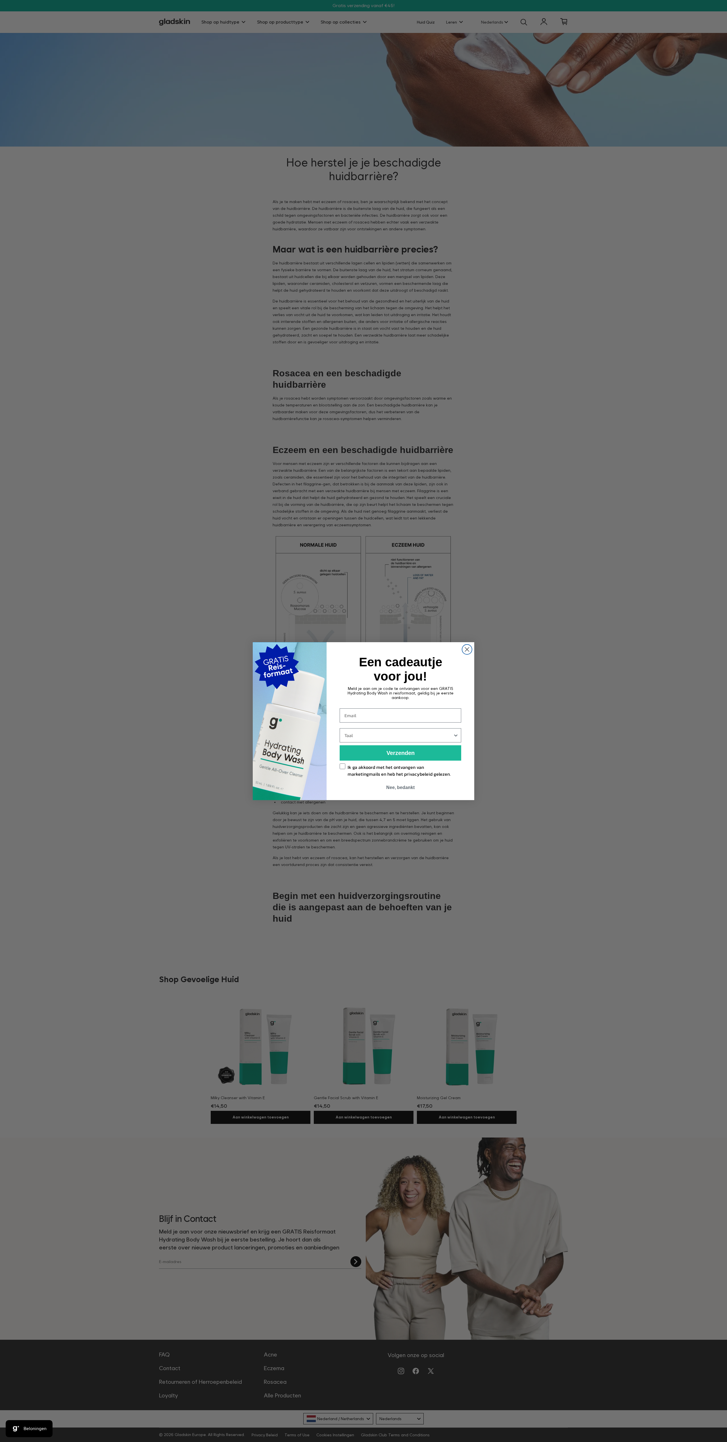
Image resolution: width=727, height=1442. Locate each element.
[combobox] (398, 735)
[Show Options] (456, 735)
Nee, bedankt (400, 787)
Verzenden (401, 753)
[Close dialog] (467, 649)
